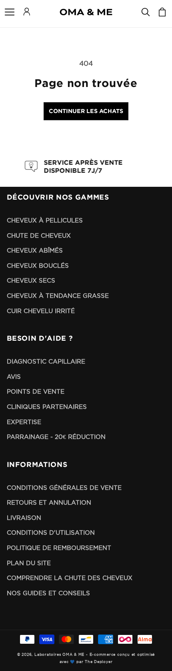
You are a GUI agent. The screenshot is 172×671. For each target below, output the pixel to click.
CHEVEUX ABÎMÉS (35, 250)
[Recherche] (145, 12)
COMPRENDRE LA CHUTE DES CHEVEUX (69, 577)
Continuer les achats (86, 111)
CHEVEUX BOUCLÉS (38, 265)
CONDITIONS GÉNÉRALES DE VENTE (64, 487)
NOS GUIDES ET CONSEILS (48, 593)
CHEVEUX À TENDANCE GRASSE (58, 295)
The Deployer (98, 662)
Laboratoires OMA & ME (59, 655)
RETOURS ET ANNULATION (49, 502)
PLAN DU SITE (29, 563)
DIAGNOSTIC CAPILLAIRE (46, 361)
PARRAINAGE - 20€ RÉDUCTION (56, 436)
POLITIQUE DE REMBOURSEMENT (59, 547)
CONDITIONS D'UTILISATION (51, 532)
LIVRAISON (24, 517)
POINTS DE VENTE (35, 391)
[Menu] (9, 12)
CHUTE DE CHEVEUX (39, 235)
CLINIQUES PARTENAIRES (47, 406)
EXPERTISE (24, 421)
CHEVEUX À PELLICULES (45, 220)
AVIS (14, 376)
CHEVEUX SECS (31, 280)
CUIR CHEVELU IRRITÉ (41, 310)
